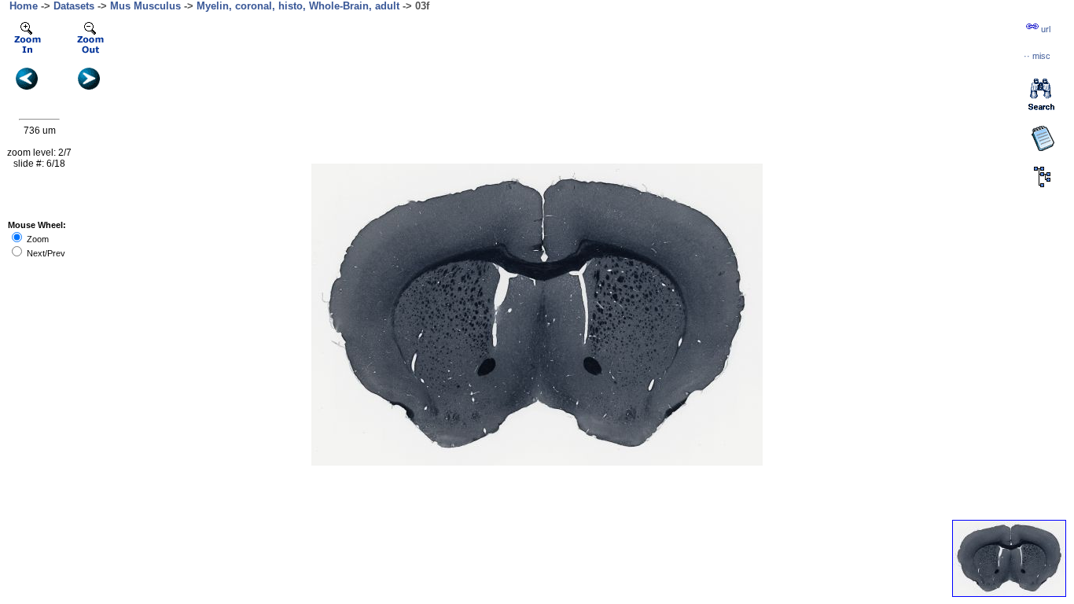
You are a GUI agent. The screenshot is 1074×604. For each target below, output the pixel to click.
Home (23, 6)
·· (1037, 56)
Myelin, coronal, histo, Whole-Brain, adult (298, 6)
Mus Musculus (145, 6)
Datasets (73, 6)
